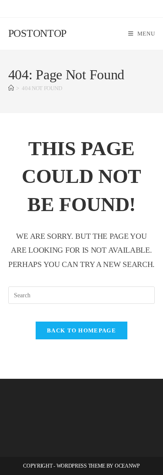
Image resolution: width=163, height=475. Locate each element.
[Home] (11, 88)
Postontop (37, 33)
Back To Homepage (81, 330)
